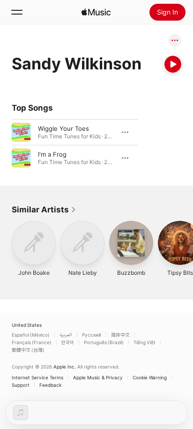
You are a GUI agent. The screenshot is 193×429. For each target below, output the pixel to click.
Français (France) (32, 342)
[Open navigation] (17, 12)
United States (27, 325)
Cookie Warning (150, 377)
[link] (44, 209)
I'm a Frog (52, 154)
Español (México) (31, 334)
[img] (96, 12)
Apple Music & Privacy (98, 377)
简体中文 (120, 334)
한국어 (67, 342)
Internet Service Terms (37, 377)
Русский (91, 334)
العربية (65, 334)
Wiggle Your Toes (63, 128)
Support (21, 385)
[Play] (172, 64)
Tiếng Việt (145, 342)
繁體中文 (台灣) (28, 349)
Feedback (50, 385)
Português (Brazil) (104, 342)
